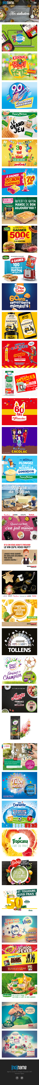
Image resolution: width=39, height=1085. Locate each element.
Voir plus (19, 38)
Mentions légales (19, 1073)
